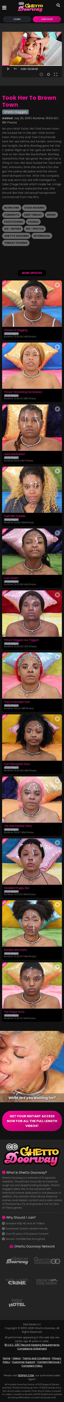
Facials (33, 222)
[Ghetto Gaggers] (47, 1260)
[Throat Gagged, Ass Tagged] (32, 613)
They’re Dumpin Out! (17, 702)
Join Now (47, 19)
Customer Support (23, 1362)
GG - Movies (12, 229)
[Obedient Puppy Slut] (32, 861)
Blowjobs (11, 207)
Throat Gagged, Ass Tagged (21, 640)
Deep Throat (33, 215)
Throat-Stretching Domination (23, 392)
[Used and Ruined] (32, 427)
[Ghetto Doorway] (30, 7)
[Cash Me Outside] (32, 490)
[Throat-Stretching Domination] (32, 366)
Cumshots (11, 215)
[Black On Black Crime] (17, 1281)
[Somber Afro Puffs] (32, 923)
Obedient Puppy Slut (16, 888)
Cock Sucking (34, 207)
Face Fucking (13, 222)
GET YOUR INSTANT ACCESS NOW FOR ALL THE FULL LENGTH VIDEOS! (32, 1121)
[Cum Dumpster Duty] (32, 737)
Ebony (51, 215)
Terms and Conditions (36, 1358)
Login (17, 19)
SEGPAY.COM (26, 1375)
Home (6, 1358)
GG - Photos (35, 229)
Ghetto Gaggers (16, 236)
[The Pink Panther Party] (32, 799)
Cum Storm (11, 578)
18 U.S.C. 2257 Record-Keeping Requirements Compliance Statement (32, 1346)
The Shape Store (14, 1012)
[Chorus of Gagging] (32, 303)
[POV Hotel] (17, 1302)
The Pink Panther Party (18, 826)
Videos (16, 1358)
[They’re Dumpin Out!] (32, 675)
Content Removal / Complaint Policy (41, 1364)
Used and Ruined (14, 454)
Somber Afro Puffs (15, 950)
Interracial (42, 236)
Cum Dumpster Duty (17, 764)
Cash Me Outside (14, 516)
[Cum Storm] (32, 551)
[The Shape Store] (32, 985)
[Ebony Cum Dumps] (47, 1281)
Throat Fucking (15, 243)
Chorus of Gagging (15, 330)
